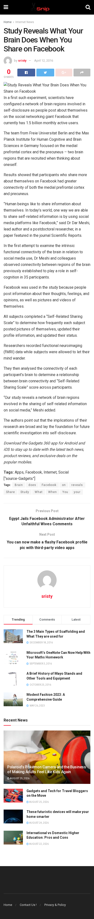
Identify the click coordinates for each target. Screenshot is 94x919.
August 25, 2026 (19, 778)
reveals (77, 485)
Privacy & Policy (55, 905)
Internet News (24, 22)
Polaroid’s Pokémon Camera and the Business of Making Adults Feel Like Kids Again (46, 769)
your (77, 492)
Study (24, 492)
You (65, 492)
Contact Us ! (28, 905)
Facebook (49, 485)
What (39, 492)
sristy (22, 60)
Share (10, 492)
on (64, 485)
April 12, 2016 (43, 60)
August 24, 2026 (39, 822)
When (52, 492)
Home (8, 22)
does (32, 485)
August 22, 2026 (39, 844)
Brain (19, 485)
